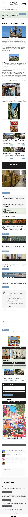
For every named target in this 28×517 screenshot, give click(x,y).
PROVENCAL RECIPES (9, 7)
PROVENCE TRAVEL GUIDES (14, 9)
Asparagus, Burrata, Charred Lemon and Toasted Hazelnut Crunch (13, 462)
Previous (1, 357)
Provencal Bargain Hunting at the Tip (7, 210)
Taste (5, 474)
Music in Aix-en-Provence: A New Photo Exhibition (11, 458)
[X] (17, 164)
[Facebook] (10, 164)
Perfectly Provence (14, 298)
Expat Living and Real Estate (7, 469)
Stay (5, 473)
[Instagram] (11, 164)
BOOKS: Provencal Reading (5, 9)
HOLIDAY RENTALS (4, 7)
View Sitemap (17, 511)
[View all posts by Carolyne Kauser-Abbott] (4, 292)
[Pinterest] (13, 164)
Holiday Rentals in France (18, 510)
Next (26, 357)
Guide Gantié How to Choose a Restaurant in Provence (10, 212)
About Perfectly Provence (13, 509)
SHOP (19, 9)
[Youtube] (16, 164)
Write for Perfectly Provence (19, 509)
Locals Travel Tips (16, 37)
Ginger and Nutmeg (19, 302)
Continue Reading (5, 233)
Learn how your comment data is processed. (18, 331)
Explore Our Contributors (7, 506)
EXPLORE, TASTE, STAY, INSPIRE (16, 7)
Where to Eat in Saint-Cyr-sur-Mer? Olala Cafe (9, 279)
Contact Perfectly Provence (12, 511)
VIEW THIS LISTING (13, 367)
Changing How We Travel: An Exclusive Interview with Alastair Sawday (13, 450)
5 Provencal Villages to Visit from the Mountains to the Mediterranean (13, 454)
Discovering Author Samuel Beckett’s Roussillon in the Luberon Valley (12, 226)
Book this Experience (6, 192)
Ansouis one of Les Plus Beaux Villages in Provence (9, 244)
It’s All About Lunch (11, 119)
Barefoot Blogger (4, 224)
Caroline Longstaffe (4, 259)
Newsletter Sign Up (7, 509)
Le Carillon (16, 80)
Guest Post (12, 37)
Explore (10, 37)
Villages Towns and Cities (12, 224)
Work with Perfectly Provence (10, 510)
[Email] (14, 164)
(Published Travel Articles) (17, 304)
